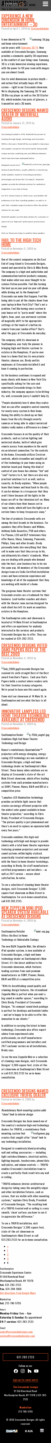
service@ (5, 1336)
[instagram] (22, 1371)
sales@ (4, 1332)
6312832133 (25, 1357)
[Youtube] (35, 1371)
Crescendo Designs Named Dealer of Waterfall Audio (24, 114)
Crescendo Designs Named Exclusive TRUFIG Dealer (24, 1093)
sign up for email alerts (25, 1380)
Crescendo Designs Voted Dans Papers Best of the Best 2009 (24, 649)
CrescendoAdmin (40, 28)
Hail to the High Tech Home (21, 242)
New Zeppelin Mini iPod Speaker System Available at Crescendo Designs (25, 912)
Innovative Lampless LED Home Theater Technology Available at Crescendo (25, 715)
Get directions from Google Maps (18, 1293)
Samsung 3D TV (29, 47)
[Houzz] (29, 1371)
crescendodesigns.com (20, 1332)
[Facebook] (15, 1371)
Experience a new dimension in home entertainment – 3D (19, 20)
